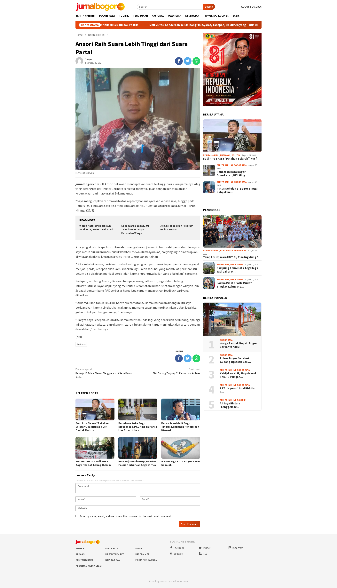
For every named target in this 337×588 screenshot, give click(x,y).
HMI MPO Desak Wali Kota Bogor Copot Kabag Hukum (93, 463)
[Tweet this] (188, 61)
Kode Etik (111, 548)
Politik (235, 155)
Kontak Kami (113, 560)
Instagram (237, 548)
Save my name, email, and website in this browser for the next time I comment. (125, 516)
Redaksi (80, 554)
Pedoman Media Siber (88, 566)
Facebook (179, 548)
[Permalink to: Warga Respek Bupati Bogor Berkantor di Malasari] (232, 319)
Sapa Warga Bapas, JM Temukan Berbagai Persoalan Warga (135, 229)
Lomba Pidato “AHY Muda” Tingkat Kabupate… (234, 284)
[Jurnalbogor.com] (100, 6)
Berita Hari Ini (211, 155)
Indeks (79, 548)
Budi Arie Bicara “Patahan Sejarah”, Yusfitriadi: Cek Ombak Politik (92, 426)
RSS (205, 553)
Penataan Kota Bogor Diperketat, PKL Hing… (232, 173)
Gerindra (81, 344)
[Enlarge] (256, 38)
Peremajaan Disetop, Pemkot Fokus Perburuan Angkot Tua (137, 463)
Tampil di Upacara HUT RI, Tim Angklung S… (232, 257)
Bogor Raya (240, 165)
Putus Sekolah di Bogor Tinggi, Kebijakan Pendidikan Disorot (180, 426)
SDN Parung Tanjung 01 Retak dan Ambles (176, 371)
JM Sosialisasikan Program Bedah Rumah (176, 227)
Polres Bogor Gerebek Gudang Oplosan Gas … (235, 360)
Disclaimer (142, 554)
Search (209, 6)
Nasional (225, 155)
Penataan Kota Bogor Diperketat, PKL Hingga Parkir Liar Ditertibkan (137, 426)
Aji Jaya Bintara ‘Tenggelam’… (230, 405)
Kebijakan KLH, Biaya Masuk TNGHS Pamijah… (238, 375)
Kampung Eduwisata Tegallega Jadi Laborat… (237, 269)
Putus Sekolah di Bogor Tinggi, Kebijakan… (237, 190)
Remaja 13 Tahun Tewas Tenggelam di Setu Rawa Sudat (103, 373)
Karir (138, 548)
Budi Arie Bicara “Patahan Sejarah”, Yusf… (231, 158)
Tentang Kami (84, 560)
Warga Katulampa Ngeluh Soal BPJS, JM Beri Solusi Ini (96, 227)
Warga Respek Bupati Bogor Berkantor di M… (238, 345)
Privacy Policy (114, 554)
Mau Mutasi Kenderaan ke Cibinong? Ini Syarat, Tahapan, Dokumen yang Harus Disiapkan (182, 25)
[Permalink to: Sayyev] (79, 61)
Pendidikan (240, 250)
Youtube (178, 553)
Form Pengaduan (146, 560)
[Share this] (179, 61)
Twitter (206, 548)
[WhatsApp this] (196, 61)
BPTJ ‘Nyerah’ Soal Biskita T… (237, 390)
